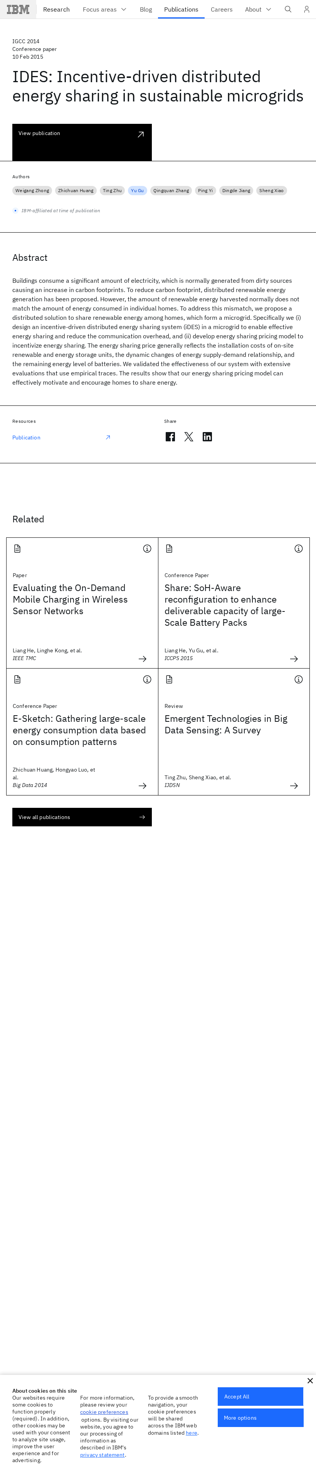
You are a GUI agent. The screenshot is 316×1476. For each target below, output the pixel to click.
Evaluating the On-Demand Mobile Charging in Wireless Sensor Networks (70, 599)
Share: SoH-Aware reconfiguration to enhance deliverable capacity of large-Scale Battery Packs (225, 605)
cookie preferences (104, 1411)
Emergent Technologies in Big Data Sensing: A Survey (226, 724)
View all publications (44, 817)
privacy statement (102, 1454)
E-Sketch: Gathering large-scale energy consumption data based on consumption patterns (79, 730)
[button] (310, 1380)
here (191, 1432)
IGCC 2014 (25, 41)
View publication (39, 133)
